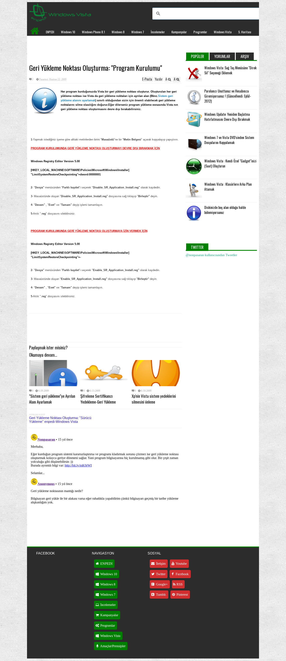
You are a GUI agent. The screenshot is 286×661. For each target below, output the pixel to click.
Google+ (161, 584)
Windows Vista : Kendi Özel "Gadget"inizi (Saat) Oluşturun (230, 163)
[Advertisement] (105, 49)
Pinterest (182, 594)
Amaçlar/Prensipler (112, 646)
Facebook (182, 574)
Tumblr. (160, 594)
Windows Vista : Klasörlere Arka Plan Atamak (228, 187)
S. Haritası (244, 32)
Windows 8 (118, 32)
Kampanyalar (179, 32)
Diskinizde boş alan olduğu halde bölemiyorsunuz (225, 210)
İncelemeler (158, 32)
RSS (179, 584)
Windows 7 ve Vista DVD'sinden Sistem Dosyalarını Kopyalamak (229, 140)
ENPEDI (50, 32)
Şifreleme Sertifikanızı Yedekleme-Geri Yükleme (98, 399)
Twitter (160, 574)
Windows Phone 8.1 (93, 32)
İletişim (160, 563)
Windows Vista (223, 32)
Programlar (200, 32)
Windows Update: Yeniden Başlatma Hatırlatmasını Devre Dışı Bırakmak (227, 117)
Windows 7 (137, 32)
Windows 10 (68, 32)
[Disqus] (105, 484)
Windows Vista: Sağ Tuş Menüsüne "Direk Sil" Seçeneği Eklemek (230, 70)
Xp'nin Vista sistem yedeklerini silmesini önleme (154, 399)
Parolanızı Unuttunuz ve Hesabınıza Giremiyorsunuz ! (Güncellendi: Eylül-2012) (227, 96)
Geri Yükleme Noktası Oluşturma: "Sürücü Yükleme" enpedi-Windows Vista (60, 419)
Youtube (181, 563)
